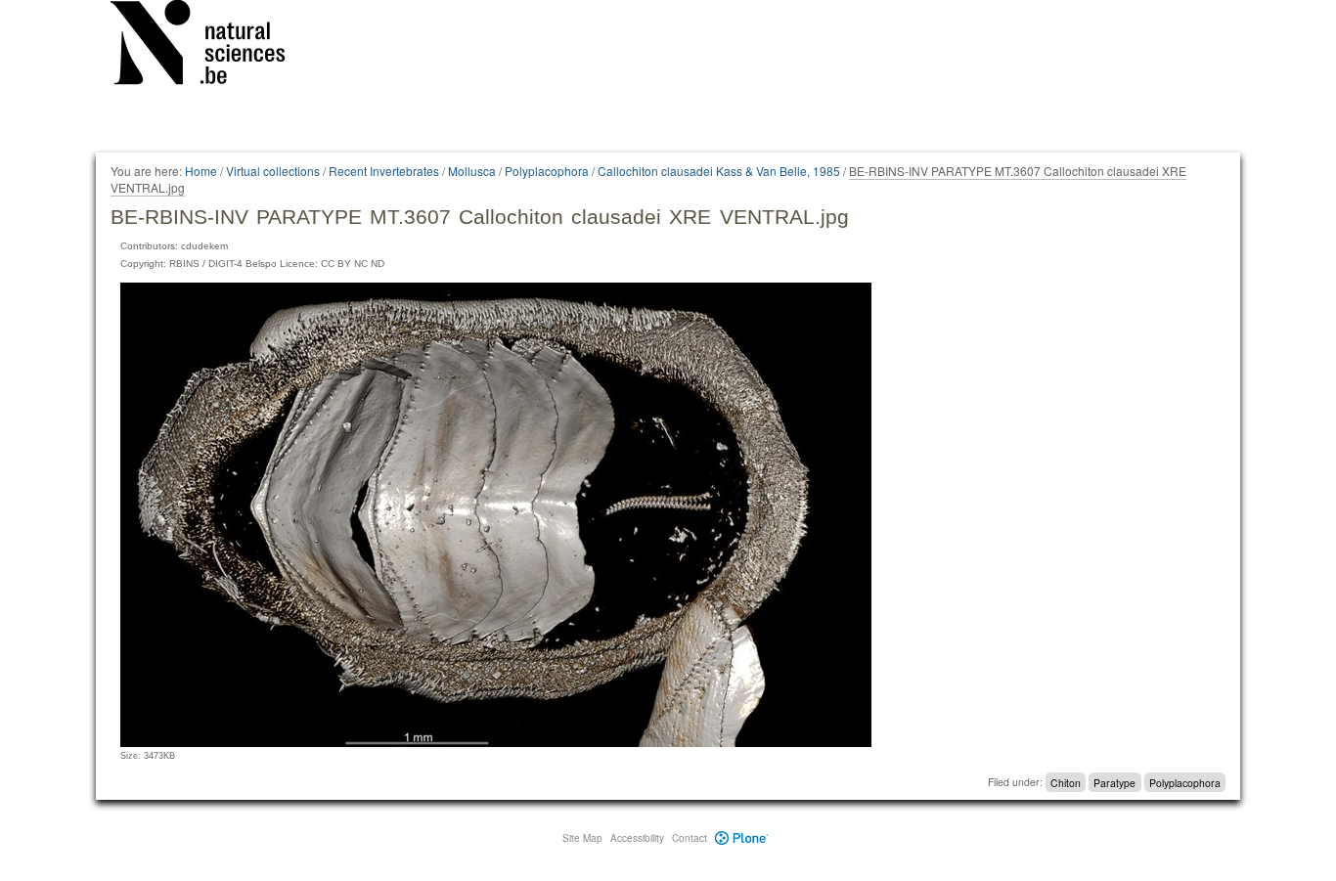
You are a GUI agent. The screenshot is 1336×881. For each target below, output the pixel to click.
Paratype (1114, 781)
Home (201, 170)
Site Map (582, 838)
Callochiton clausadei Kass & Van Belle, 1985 (719, 170)
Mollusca (472, 170)
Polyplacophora (547, 170)
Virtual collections (273, 170)
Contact (689, 838)
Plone (742, 838)
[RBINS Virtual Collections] (210, 46)
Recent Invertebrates (384, 170)
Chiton (1065, 781)
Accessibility (637, 838)
